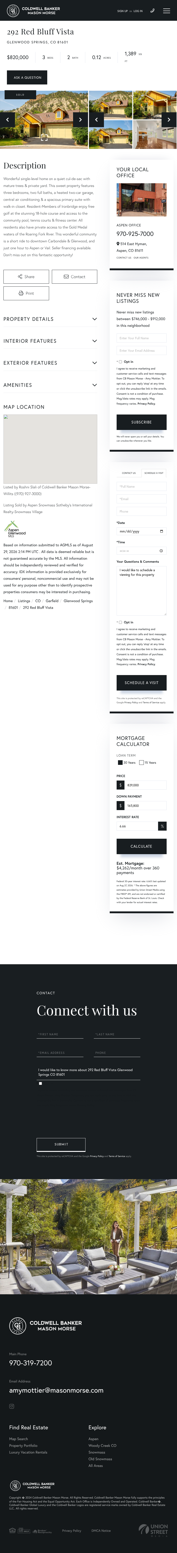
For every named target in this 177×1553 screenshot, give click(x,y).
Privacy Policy (146, 404)
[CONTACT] (27, 77)
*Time (121, 542)
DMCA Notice (101, 1530)
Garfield (52, 600)
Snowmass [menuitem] (96, 1452)
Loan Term (126, 755)
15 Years (150, 762)
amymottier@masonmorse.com (56, 1390)
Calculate (141, 846)
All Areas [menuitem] (95, 1465)
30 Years (130, 762)
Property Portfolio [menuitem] (23, 1445)
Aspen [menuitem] (93, 1438)
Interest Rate (128, 817)
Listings (24, 600)
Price (121, 776)
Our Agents (141, 257)
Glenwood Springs (78, 600)
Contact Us (124, 257)
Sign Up (122, 11)
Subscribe (141, 422)
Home (8, 600)
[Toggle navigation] (166, 11)
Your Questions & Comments (138, 561)
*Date (121, 523)
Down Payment (129, 796)
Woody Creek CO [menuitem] (102, 1445)
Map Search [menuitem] (18, 1438)
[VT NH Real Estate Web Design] (153, 1530)
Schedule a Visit (154, 473)
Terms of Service (151, 702)
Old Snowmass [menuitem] (100, 1459)
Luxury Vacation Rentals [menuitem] (28, 1452)
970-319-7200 (30, 1362)
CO (38, 600)
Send (61, 1145)
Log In (138, 11)
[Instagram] (11, 1406)
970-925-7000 (135, 234)
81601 (13, 607)
